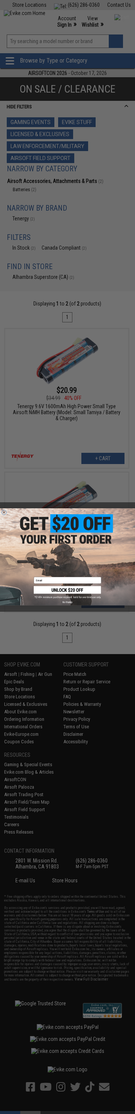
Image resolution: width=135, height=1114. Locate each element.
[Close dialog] (4, 512)
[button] (67, 592)
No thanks (67, 602)
